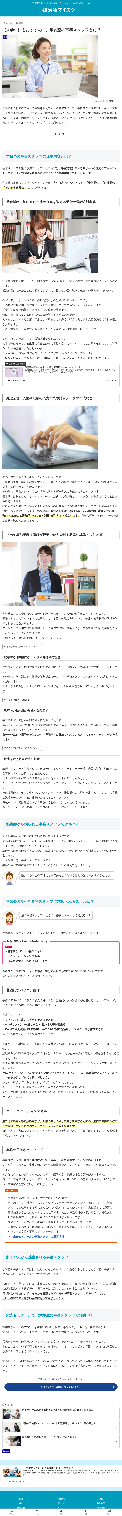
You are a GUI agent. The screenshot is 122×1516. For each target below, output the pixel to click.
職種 (7, 1451)
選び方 (61, 1503)
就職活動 (101, 1507)
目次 (57, 134)
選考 (21, 1503)
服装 (101, 1499)
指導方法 (21, 1507)
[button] (112, 745)
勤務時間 (101, 1503)
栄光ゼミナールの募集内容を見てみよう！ (61, 1387)
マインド (61, 1507)
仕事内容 (61, 1499)
